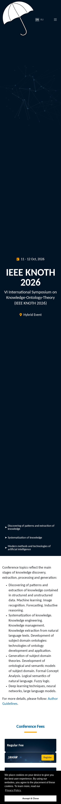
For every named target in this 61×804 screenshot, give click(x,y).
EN (37, 20)
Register (47, 757)
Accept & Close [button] (30, 798)
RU (42, 20)
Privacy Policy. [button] (13, 790)
